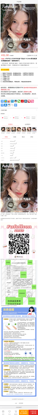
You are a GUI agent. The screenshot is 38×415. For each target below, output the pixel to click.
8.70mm (11, 150)
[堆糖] (32, 101)
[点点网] (25, 101)
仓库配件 (27, 124)
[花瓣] (29, 101)
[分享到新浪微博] (9, 101)
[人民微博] (22, 101)
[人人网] (5, 105)
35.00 (33, 411)
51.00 (5, 55)
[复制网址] (12, 105)
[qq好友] (15, 101)
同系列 (10, 124)
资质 (14, 137)
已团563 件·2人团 (32, 55)
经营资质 (21, 403)
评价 (31, 137)
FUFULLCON (12, 143)
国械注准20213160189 (14, 160)
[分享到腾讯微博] (12, 101)
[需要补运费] (28, 92)
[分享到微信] (19, 101)
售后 (23, 137)
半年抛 (11, 146)
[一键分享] (15, 105)
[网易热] (2, 105)
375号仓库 (12, 141)
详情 (6, 137)
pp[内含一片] (12, 157)
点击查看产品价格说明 (18, 399)
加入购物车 (23, 413)
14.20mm (12, 148)
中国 (11, 155)
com (16, 403)
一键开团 (33, 413)
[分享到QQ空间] (5, 101)
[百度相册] (9, 105)
